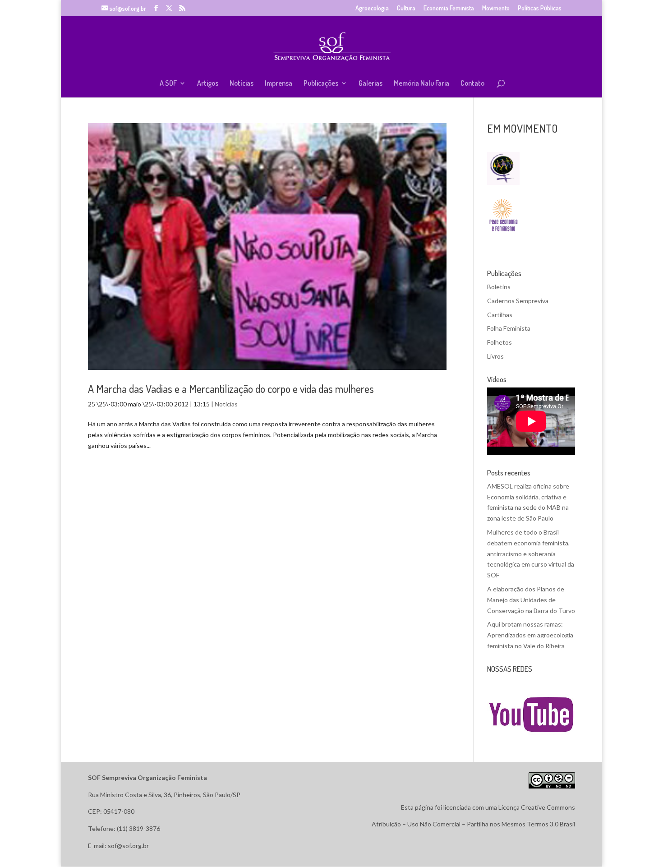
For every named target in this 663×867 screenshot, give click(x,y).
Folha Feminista (508, 328)
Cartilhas (499, 314)
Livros (495, 356)
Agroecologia (372, 8)
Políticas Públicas (540, 8)
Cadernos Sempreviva (517, 300)
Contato (472, 84)
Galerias (370, 84)
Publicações (321, 84)
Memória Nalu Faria (421, 84)
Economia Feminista (449, 8)
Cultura (406, 8)
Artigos (207, 84)
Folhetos (499, 342)
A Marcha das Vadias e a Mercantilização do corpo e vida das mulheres (231, 389)
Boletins (499, 287)
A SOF (168, 84)
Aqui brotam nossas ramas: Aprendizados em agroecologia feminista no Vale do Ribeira (530, 635)
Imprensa (278, 84)
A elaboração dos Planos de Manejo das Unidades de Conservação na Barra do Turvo (531, 599)
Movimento (496, 8)
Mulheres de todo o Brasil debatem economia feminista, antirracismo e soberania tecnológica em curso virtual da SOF (530, 553)
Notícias (241, 84)
